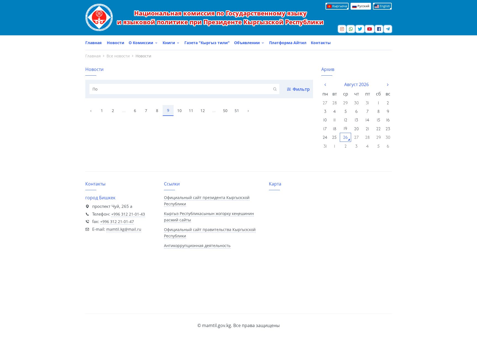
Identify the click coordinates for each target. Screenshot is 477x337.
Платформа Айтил (287, 42)
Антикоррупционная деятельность (197, 245)
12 (202, 110)
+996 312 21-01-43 (128, 214)
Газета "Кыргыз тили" (207, 42)
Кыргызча (339, 6)
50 (225, 110)
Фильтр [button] (301, 89)
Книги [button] (169, 42)
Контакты (321, 42)
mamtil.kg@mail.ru (123, 229)
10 (179, 110)
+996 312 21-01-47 (117, 221)
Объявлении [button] (247, 42)
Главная (93, 42)
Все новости (118, 56)
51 (237, 110)
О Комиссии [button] (141, 42)
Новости (115, 42)
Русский (363, 6)
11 (191, 110)
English (384, 6)
